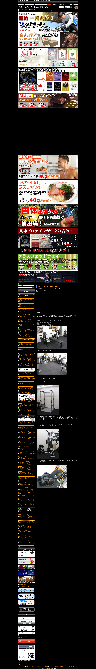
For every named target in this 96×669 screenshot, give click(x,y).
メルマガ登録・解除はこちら (46, 1)
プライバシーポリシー (36, 666)
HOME (23, 666)
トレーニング (51, 666)
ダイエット (68, 666)
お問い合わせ (61, 1)
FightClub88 (47, 668)
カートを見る (45, 666)
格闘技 (56, 666)
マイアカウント (68, 1)
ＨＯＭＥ (38, 1)
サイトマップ (55, 1)
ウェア (72, 666)
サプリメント (61, 666)
